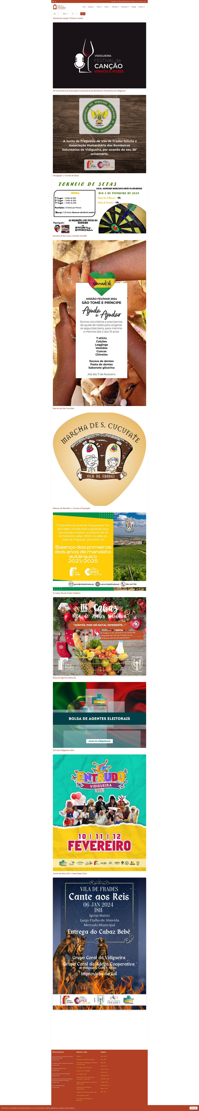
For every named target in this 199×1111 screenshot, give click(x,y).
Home (84, 7)
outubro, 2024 (104, 950)
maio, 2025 (103, 927)
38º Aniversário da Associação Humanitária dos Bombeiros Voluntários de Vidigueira (89, 90)
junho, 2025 (104, 924)
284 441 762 (115, 1)
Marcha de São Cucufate (63, 408)
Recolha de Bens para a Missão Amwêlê (70, 236)
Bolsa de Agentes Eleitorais (64, 677)
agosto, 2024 (104, 956)
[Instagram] (55, 1)
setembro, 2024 (105, 953)
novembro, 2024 (105, 946)
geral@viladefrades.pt (125, 1)
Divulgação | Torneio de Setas (66, 175)
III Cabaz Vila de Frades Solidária (66, 593)
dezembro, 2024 (105, 943)
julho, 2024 (103, 959)
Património (114, 7)
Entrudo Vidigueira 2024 (63, 750)
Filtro (82, 14)
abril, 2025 (103, 930)
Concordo (193, 1108)
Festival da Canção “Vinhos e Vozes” (68, 18)
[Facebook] (53, 1)
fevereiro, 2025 (104, 937)
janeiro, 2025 (104, 940)
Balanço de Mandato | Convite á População (71, 508)
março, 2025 (104, 934)
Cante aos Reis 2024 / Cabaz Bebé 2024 (70, 873)
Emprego (133, 7)
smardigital (143, 975)
